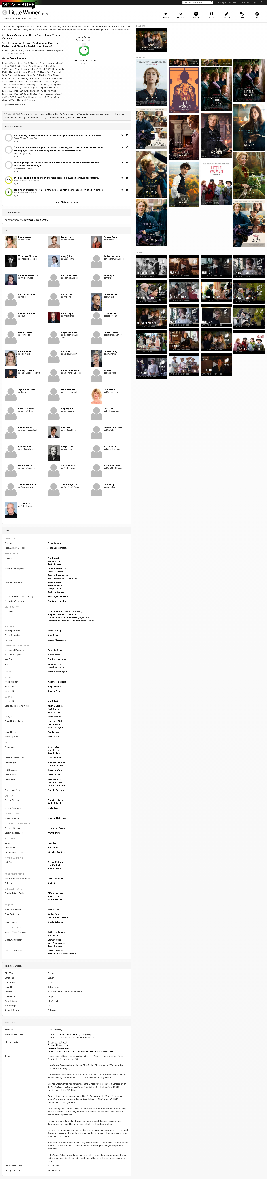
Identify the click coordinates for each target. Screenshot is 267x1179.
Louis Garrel (67, 427)
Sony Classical (55, 686)
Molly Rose (53, 808)
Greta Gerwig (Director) (20, 42)
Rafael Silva (110, 446)
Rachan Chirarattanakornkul (62, 953)
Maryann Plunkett (113, 427)
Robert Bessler (55, 899)
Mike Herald (53, 896)
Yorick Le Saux (55, 650)
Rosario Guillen (25, 465)
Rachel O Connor (56, 591)
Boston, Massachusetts (58, 1042)
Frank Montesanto (57, 659)
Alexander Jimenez (70, 275)
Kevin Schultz (54, 716)
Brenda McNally (55, 862)
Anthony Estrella (26, 294)
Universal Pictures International (64, 620)
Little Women (24, 12)
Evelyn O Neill (54, 588)
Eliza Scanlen (25, 351)
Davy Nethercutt (56, 942)
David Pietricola (56, 950)
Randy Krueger (55, 946)
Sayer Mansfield (112, 465)
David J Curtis (25, 332)
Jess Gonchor (54, 757)
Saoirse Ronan (44, 35)
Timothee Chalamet (28, 256)
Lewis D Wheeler (26, 408)
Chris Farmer (54, 750)
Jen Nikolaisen (68, 389)
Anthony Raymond (57, 762)
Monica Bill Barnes (57, 818)
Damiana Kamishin (57, 601)
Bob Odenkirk (110, 294)
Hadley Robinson (26, 370)
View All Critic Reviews (67, 201)
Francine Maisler (56, 800)
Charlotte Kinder (26, 313)
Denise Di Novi (55, 561)
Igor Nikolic (53, 701)
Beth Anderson (55, 779)
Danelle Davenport (57, 790)
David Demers (54, 663)
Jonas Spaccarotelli (57, 547)
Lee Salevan (54, 724)
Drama (13, 58)
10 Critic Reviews (14, 126)
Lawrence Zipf (55, 721)
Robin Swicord (54, 564)
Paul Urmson (54, 708)
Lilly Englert (67, 408)
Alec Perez (53, 847)
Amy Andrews (54, 832)
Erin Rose (65, 351)
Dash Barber (110, 313)
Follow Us (243, 2)
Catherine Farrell (56, 878)
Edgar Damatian (69, 332)
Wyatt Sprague (55, 727)
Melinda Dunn (54, 868)
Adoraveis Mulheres (69, 1034)
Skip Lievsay (54, 712)
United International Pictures (62, 617)
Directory (220, 2)
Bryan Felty (53, 746)
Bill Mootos (67, 294)
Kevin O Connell (55, 705)
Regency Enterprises (58, 574)
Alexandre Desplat (57, 681)
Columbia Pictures (57, 568)
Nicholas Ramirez (56, 852)
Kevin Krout (53, 883)
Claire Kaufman (55, 770)
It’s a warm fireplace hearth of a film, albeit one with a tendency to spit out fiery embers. (59, 189)
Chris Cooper (67, 313)
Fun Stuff (10, 1022)
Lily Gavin (109, 408)
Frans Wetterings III (58, 671)
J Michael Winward (70, 370)
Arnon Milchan (55, 585)
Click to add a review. (36, 219)
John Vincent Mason (58, 917)
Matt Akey (53, 935)
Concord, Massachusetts (58, 1045)
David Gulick (54, 774)
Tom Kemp (109, 484)
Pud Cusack (53, 732)
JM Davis (108, 370)
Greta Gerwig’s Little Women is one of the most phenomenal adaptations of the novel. (58, 135)
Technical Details (14, 965)
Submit (232, 2)
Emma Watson (14, 35)
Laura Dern (109, 389)
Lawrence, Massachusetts (59, 1048)
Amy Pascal (53, 557)
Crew (7, 530)
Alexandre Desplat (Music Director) (34, 46)
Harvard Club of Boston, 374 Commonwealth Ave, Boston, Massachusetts (81, 1051)
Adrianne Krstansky (28, 275)
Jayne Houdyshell (26, 389)
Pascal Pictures (55, 571)
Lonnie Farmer (25, 427)
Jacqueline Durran (56, 828)
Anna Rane (53, 635)
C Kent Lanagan (55, 893)
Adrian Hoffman (112, 256)
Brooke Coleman (56, 922)
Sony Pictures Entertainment (62, 578)
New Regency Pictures (59, 596)
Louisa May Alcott (57, 639)
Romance (21, 58)
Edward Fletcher (112, 332)
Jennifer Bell (54, 865)
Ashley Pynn (53, 914)
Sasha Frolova (68, 465)
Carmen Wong (54, 939)
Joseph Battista (56, 667)
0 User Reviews (13, 212)
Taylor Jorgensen (69, 484)
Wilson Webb (54, 654)
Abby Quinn (66, 256)
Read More (81, 117)
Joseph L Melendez (57, 785)
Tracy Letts (24, 503)
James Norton (29, 35)
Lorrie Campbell (55, 765)
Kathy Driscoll (54, 803)
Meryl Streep (67, 446)
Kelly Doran (53, 736)
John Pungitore (55, 782)
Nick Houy (52, 842)
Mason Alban (24, 446)
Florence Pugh (111, 351)
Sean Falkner (54, 753)
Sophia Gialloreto (27, 484)
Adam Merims (54, 582)
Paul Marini (53, 909)
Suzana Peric (54, 691)
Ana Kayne (109, 275)
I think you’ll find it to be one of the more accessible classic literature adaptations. (56, 177)
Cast (7, 230)
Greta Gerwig (54, 543)
